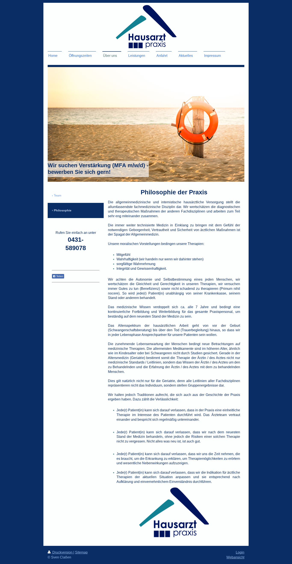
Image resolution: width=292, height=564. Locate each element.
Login (240, 552)
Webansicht (235, 557)
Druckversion (62, 552)
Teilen (59, 276)
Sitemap (81, 552)
